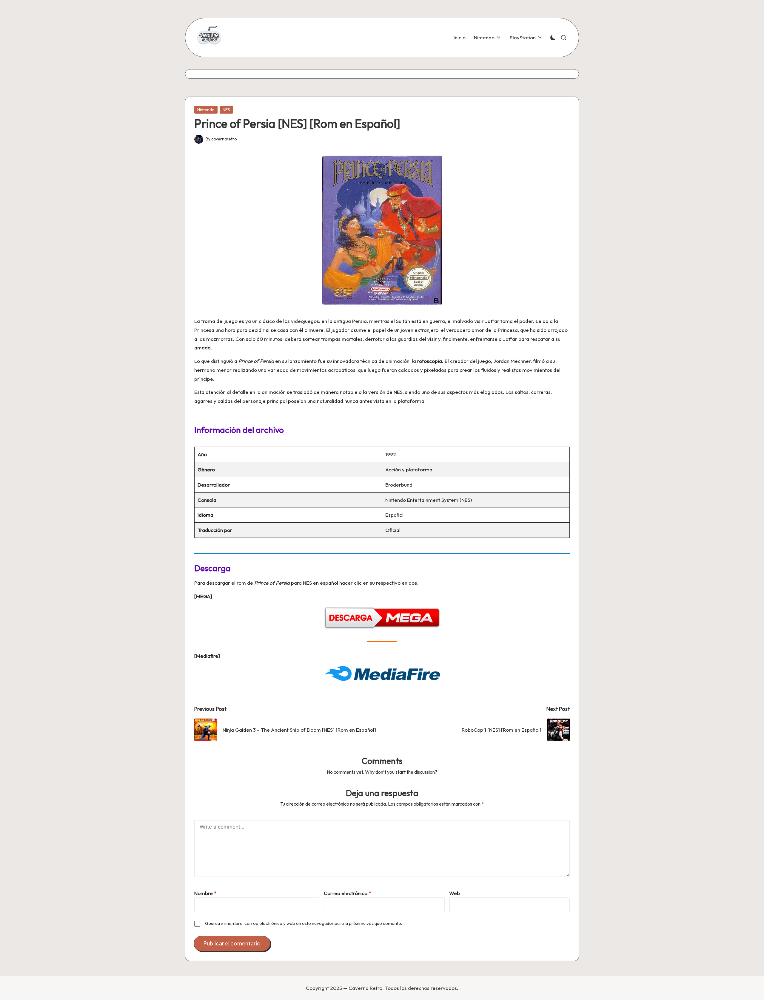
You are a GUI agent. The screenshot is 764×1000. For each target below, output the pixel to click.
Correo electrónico (347, 893)
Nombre (205, 893)
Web (454, 893)
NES (226, 109)
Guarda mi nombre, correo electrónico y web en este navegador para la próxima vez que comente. (303, 923)
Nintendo (206, 109)
